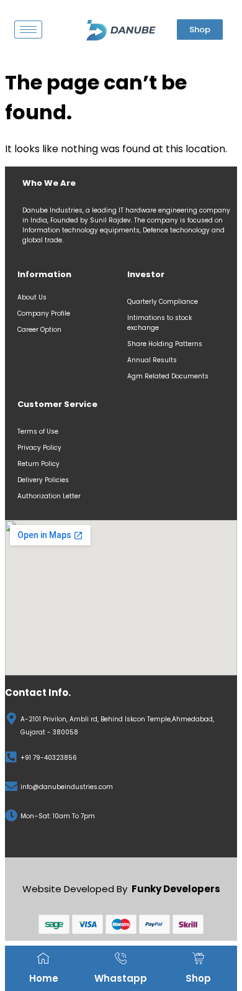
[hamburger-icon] (28, 30)
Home (43, 978)
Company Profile (44, 313)
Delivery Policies (43, 480)
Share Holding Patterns (164, 344)
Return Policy (38, 463)
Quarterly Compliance (162, 301)
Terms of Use (37, 431)
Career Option (40, 329)
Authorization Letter (49, 496)
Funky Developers (176, 888)
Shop (198, 978)
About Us (32, 297)
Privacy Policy (39, 447)
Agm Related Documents (167, 376)
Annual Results (152, 360)
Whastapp (120, 978)
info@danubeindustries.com (66, 787)
